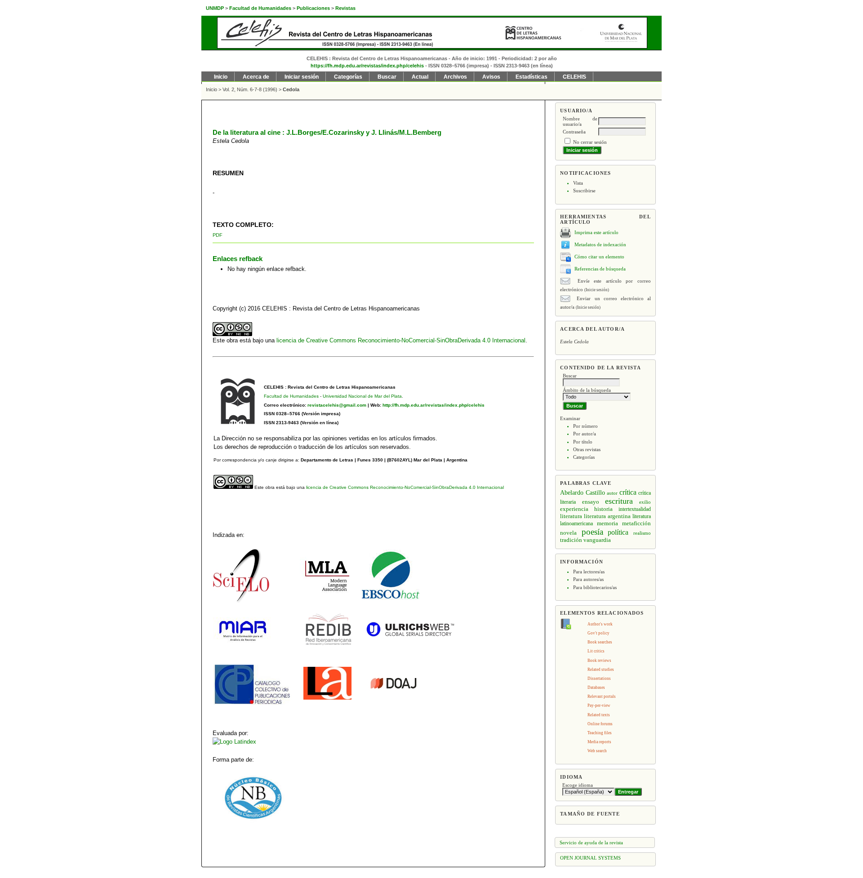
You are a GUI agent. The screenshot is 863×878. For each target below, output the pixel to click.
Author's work (600, 624)
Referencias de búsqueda (600, 268)
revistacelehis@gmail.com (336, 405)
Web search (597, 751)
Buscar (387, 77)
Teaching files (599, 733)
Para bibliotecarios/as (595, 587)
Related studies (600, 669)
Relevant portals (601, 696)
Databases (596, 687)
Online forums (600, 724)
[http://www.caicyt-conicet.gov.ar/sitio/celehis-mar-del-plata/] (253, 821)
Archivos (455, 77)
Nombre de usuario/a (580, 121)
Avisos (491, 77)
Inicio (220, 77)
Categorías (584, 457)
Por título (582, 441)
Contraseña (574, 131)
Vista (578, 183)
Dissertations (599, 678)
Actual (420, 77)
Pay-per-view (598, 705)
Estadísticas (531, 77)
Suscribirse (584, 190)
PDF (217, 235)
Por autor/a (584, 433)
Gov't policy (598, 633)
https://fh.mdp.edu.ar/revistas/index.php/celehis (367, 65)
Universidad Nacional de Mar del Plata (362, 396)
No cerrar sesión (590, 142)
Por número (585, 426)
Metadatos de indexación (600, 244)
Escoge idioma (577, 785)
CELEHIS (574, 77)
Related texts (598, 715)
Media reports (599, 742)
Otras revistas (587, 449)
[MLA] (324, 597)
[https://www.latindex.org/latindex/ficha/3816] (234, 741)
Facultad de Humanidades (291, 396)
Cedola (291, 89)
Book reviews (599, 660)
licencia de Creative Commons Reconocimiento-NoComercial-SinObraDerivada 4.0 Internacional (400, 340)
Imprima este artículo (596, 232)
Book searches (599, 642)
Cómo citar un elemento (599, 256)
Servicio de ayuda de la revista (591, 842)
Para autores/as (588, 579)
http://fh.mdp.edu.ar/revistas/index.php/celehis (434, 405)
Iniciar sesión (302, 77)
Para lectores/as (589, 571)
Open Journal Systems (590, 857)
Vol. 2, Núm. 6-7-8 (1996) (249, 89)
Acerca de (256, 77)
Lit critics (596, 651)
